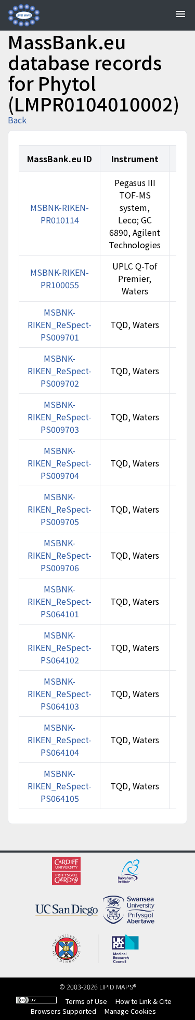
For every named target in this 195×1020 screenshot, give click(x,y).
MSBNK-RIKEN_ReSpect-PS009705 (60, 509)
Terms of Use (86, 1001)
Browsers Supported (63, 1011)
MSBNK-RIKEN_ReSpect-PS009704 (60, 462)
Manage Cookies (130, 1011)
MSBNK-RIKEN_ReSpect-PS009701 (60, 324)
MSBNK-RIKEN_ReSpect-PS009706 (60, 555)
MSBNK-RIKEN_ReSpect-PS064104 (60, 739)
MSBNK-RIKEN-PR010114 (59, 213)
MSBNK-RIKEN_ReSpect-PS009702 (60, 370)
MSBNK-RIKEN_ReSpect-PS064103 (60, 693)
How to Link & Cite (143, 1001)
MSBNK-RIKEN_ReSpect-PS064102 (60, 647)
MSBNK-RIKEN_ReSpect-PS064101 (60, 601)
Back (17, 120)
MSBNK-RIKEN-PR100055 (59, 278)
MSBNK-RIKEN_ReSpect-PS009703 (60, 416)
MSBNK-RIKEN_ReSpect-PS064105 (60, 785)
